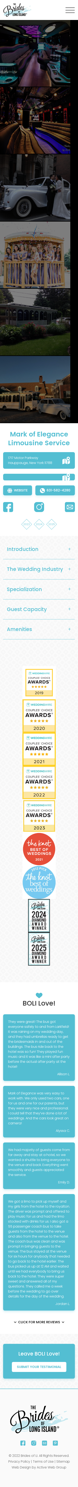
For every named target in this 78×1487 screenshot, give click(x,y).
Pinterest (55, 1443)
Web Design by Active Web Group (39, 1467)
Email (44, 1443)
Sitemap (63, 1461)
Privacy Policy (19, 1461)
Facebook (22, 1443)
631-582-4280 (58, 490)
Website (21, 490)
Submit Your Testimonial (39, 1366)
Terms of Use (43, 1461)
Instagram (33, 1443)
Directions (66, 460)
